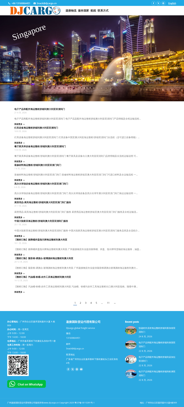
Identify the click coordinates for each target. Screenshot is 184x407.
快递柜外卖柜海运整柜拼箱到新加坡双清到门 (157, 330)
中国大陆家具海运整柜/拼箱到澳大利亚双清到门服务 (41, 221)
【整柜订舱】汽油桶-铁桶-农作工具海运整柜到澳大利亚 (42, 276)
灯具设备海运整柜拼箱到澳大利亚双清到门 (36, 127)
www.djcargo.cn (51, 402)
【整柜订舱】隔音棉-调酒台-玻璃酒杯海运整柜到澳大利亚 (43, 258)
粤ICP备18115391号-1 (84, 402)
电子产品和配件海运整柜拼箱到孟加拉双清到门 (157, 358)
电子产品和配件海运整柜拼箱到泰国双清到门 (157, 344)
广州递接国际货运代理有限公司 (21, 402)
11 (108, 302)
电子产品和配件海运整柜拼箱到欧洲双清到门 (157, 373)
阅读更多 (18, 124)
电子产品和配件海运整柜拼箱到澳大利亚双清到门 (39, 109)
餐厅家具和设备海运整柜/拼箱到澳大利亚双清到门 (40, 146)
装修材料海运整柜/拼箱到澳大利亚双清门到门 (37, 165)
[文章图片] (131, 330)
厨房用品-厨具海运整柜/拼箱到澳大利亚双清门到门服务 (42, 202)
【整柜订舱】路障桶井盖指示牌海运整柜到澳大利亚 (40, 239)
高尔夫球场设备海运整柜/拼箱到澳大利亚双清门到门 (41, 183)
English (172, 3)
